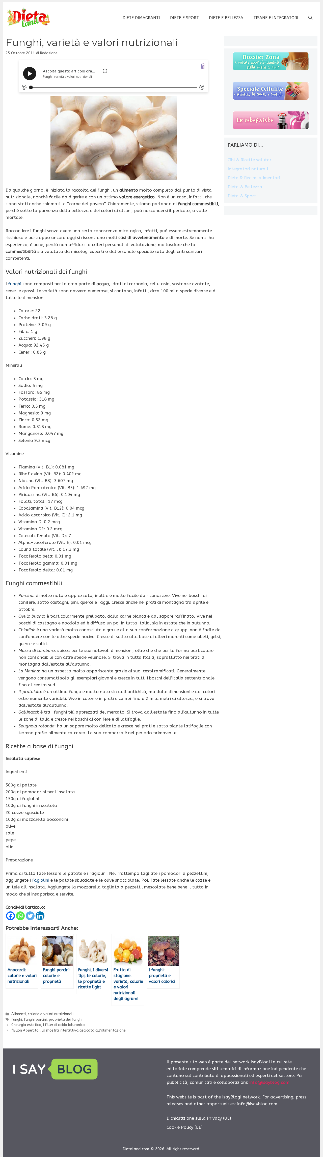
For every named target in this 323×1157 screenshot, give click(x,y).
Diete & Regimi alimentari (254, 177)
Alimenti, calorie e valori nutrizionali (42, 1014)
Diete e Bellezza (226, 17)
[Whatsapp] (20, 915)
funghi (14, 283)
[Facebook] (10, 915)
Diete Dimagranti (141, 17)
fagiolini (40, 880)
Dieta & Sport (242, 195)
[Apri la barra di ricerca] (310, 18)
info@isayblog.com (269, 1082)
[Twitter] (30, 915)
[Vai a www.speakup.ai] (202, 66)
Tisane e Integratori (275, 17)
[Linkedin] (40, 915)
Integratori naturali (248, 168)
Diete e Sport (184, 17)
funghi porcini (35, 1019)
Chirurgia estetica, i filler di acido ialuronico (48, 1025)
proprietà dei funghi (65, 1019)
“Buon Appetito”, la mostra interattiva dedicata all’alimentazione (68, 1030)
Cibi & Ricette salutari (250, 159)
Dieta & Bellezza (245, 186)
